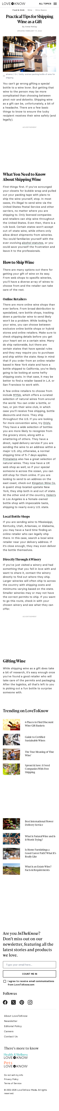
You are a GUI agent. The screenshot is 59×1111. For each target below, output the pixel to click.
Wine (29, 10)
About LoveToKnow (15, 1015)
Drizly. (47, 423)
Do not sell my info (13, 1075)
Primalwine (10, 459)
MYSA (17, 395)
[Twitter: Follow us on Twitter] (13, 1002)
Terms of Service (12, 1083)
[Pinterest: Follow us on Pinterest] (21, 1002)
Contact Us (11, 1036)
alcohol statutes (32, 243)
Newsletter (10, 1021)
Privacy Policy (11, 1079)
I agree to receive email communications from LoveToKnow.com (31, 983)
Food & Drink (18, 10)
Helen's (51, 495)
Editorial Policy (13, 1026)
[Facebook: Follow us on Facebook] (5, 1002)
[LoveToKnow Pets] (16, 1064)
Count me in (29, 973)
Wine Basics (41, 10)
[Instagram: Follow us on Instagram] (30, 1002)
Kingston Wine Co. (44, 483)
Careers (8, 1031)
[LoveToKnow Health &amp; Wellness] (16, 1055)
